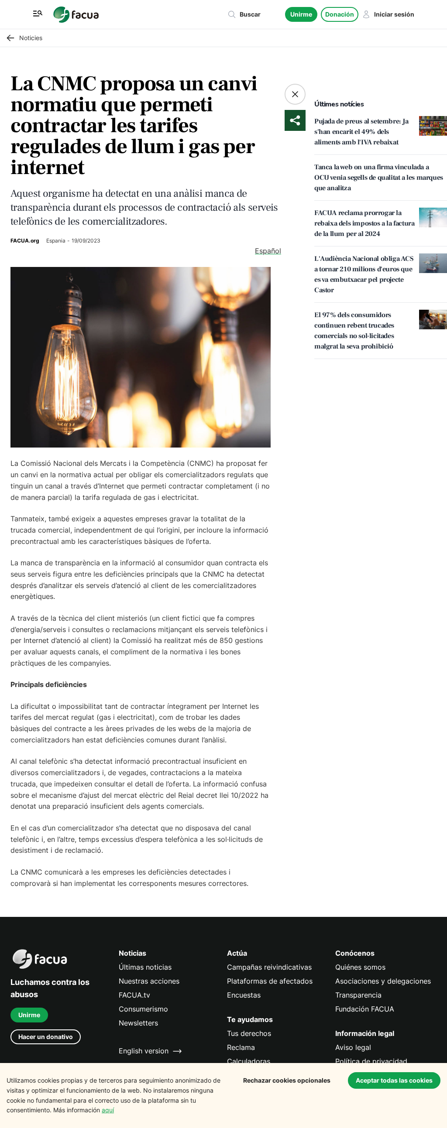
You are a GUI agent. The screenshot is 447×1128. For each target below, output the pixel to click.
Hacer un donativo (45, 1036)
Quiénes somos (360, 967)
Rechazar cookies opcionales (286, 1080)
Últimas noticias (145, 967)
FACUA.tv (134, 995)
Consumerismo (143, 1009)
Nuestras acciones (149, 981)
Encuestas (244, 995)
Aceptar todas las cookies (394, 1080)
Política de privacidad (371, 1061)
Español (268, 251)
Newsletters (138, 1023)
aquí (108, 1110)
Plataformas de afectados (270, 981)
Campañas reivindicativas (269, 967)
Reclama (241, 1047)
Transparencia (358, 995)
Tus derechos (249, 1033)
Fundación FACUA (364, 1009)
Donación (339, 14)
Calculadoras (248, 1061)
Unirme (301, 14)
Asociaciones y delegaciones (383, 981)
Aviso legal (353, 1047)
